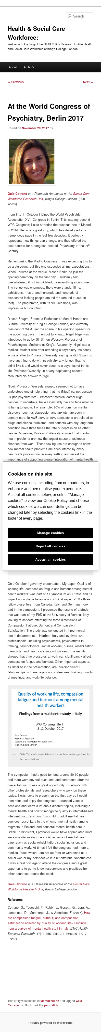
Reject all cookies (50, 546)
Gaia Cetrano (17, 193)
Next (88, 82)
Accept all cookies (50, 559)
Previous (16, 82)
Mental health (49, 1000)
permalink (51, 1005)
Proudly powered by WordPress (50, 1022)
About (13, 67)
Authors (29, 67)
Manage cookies (50, 533)
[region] (50, 516)
